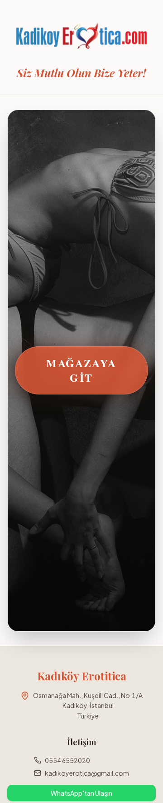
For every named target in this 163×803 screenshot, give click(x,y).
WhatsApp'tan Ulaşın (81, 793)
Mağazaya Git (81, 370)
